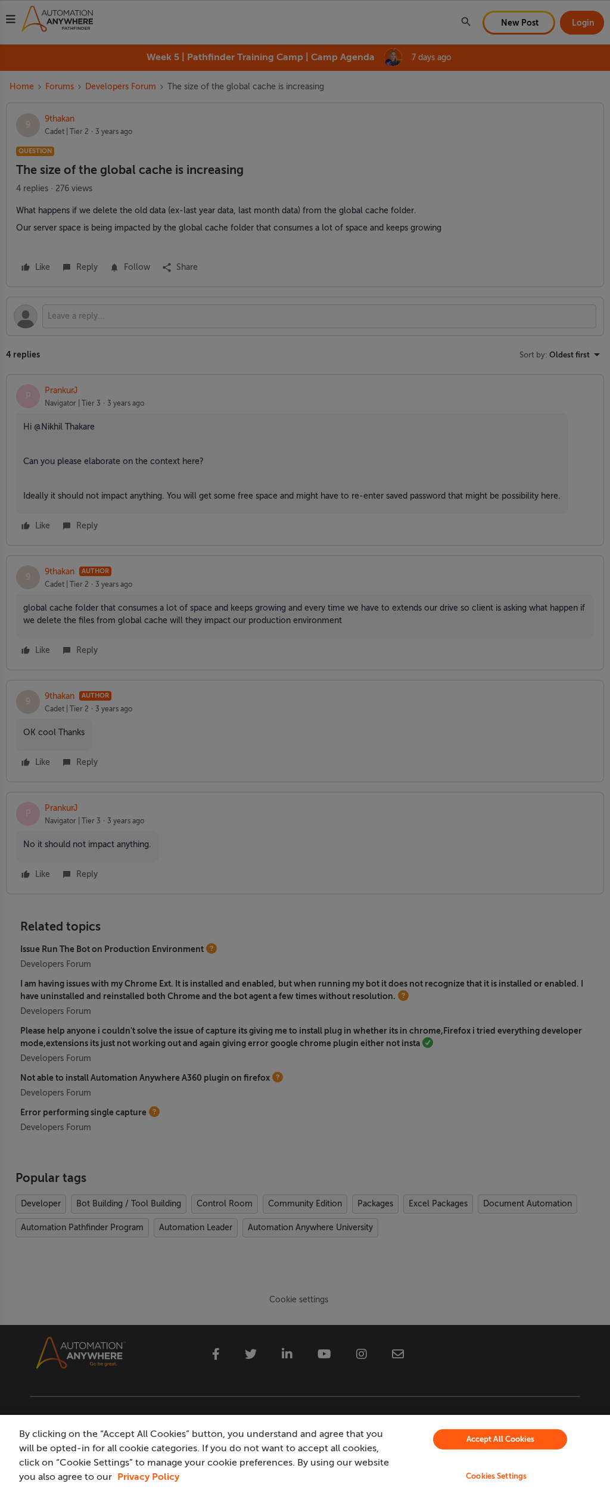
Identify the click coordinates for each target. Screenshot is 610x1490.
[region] (305, 1452)
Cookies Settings (496, 1476)
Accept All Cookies (500, 1439)
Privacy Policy (148, 1477)
